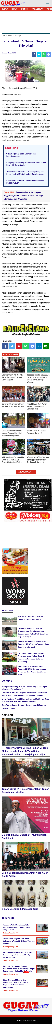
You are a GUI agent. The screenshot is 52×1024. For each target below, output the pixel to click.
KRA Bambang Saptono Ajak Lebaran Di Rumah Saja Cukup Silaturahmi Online (13, 459)
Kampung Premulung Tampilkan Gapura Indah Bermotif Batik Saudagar (26, 163)
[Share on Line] (46, 346)
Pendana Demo (8, 709)
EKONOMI (25, 9)
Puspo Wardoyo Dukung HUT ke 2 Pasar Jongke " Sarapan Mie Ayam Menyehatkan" (17, 954)
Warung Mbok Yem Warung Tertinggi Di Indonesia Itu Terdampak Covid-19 (38, 459)
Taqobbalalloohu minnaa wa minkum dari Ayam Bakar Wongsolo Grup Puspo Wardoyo (38, 378)
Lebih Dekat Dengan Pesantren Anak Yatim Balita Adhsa (25, 874)
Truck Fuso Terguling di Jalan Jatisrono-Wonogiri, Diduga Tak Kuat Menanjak (19, 941)
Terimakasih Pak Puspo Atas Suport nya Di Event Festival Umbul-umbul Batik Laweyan (25, 172)
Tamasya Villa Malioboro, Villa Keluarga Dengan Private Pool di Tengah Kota (17, 927)
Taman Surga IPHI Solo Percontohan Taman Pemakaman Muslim (25, 790)
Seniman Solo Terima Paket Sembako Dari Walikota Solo (13, 405)
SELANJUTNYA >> (26, 472)
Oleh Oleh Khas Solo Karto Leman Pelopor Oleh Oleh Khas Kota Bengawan (12, 433)
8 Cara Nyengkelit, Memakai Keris (20, 909)
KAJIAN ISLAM (37, 9)
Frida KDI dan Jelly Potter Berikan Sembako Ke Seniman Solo (37, 406)
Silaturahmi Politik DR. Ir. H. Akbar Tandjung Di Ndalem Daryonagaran (12, 377)
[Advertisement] (26, 998)
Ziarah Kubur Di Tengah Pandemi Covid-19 (36, 432)
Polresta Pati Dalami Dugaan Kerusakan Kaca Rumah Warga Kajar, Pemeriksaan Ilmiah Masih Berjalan (19, 968)
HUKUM (14, 9)
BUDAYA (5, 9)
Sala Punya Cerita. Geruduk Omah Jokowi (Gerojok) (24, 705)
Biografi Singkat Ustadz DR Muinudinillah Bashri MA (24, 836)
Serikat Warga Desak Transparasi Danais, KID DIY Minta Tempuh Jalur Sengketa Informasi (33, 644)
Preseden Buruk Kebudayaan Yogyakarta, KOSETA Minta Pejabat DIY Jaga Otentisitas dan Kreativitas (23, 195)
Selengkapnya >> (10, 933)
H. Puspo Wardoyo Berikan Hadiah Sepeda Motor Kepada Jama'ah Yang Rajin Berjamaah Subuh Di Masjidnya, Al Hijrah (25, 751)
